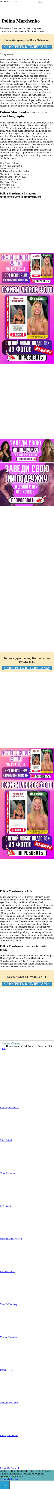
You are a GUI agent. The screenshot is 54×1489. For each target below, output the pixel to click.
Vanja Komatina (7, 1173)
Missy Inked (6, 1140)
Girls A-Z (13, 1479)
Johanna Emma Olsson (11, 1238)
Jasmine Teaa (6, 1370)
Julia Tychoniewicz (9, 1435)
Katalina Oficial (7, 1271)
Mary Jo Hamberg (8, 1304)
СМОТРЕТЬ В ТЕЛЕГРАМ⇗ (27, 47)
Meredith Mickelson (9, 1402)
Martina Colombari (9, 1337)
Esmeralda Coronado (10, 1468)
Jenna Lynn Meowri (9, 1107)
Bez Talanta (5, 1206)
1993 (4, 1048)
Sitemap (4, 1479)
